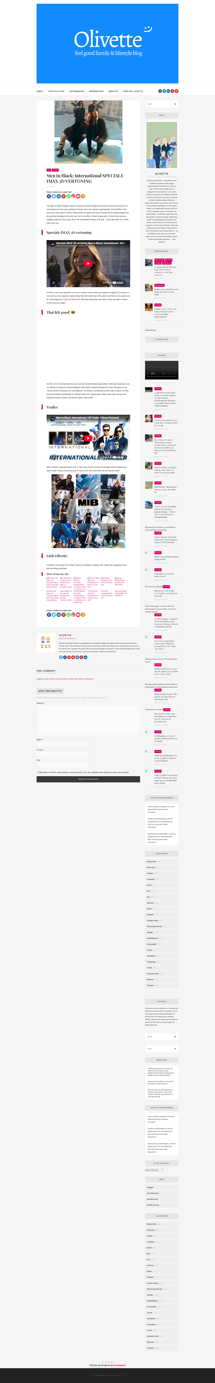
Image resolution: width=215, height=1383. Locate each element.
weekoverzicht (153, 974)
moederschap (152, 921)
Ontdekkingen (76, 91)
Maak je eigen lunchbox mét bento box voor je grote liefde (166, 292)
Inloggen (150, 1187)
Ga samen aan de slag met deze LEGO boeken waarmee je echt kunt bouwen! (165, 271)
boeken (168, 260)
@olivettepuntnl (118, 1365)
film (48, 170)
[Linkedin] (58, 196)
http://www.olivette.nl (67, 638)
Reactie (41, 703)
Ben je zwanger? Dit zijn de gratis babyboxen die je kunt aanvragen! (161, 809)
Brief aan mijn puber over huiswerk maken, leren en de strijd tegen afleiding (52, 595)
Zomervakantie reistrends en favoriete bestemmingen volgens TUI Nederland (166, 539)
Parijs (65, 299)
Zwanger (150, 985)
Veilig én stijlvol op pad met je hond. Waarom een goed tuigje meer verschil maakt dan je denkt (166, 779)
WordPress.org (153, 1205)
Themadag (151, 962)
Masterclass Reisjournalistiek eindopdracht (166, 558)
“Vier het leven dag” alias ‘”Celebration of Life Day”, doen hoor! (93, 595)
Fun (148, 897)
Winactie (113, 91)
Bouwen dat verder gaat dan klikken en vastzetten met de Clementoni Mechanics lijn (165, 717)
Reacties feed (152, 1199)
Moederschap (96, 91)
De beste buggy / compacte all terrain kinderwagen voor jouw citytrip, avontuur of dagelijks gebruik (166, 623)
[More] (83, 196)
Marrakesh (75, 299)
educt (149, 885)
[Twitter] (54, 196)
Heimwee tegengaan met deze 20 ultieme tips (106, 594)
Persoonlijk (151, 944)
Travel (149, 968)
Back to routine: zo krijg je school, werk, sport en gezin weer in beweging (165, 470)
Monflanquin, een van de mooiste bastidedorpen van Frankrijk (165, 738)
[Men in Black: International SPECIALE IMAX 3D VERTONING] (88, 132)
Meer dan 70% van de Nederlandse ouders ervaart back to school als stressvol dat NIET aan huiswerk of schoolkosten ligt (165, 446)
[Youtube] (176, 91)
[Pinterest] (172, 91)
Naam (40, 739)
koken (149, 909)
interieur (150, 903)
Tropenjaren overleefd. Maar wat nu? (164, 575)
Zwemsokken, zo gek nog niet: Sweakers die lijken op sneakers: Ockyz (66, 595)
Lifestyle (150, 915)
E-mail (40, 750)
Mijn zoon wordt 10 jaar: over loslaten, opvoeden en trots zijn (165, 593)
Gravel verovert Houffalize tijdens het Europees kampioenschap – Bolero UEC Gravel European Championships (165, 511)
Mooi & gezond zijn (154, 926)
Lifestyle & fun (56, 91)
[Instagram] (164, 91)
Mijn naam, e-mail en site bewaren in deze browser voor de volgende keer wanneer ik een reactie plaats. (84, 772)
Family (40, 91)
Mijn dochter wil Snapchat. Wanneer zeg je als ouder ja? (165, 489)
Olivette (55, 170)
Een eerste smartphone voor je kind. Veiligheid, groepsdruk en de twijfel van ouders (165, 645)
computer (151, 879)
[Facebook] (160, 91)
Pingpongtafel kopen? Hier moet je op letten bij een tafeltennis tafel (165, 697)
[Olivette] (107, 43)
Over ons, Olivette (133, 91)
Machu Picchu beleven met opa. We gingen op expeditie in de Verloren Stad (166, 671)
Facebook (79, 565)
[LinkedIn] (168, 91)
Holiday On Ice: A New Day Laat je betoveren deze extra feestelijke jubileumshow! (165, 313)
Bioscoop (150, 867)
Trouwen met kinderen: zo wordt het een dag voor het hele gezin (166, 423)
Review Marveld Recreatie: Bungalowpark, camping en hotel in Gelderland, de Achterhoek (80, 596)
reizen (149, 950)
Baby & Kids (159, 260)
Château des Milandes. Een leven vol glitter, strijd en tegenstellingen (165, 758)
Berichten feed (153, 1193)
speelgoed (167, 263)
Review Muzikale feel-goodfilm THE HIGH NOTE (121, 593)
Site (38, 760)
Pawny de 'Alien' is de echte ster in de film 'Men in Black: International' (68, 679)
